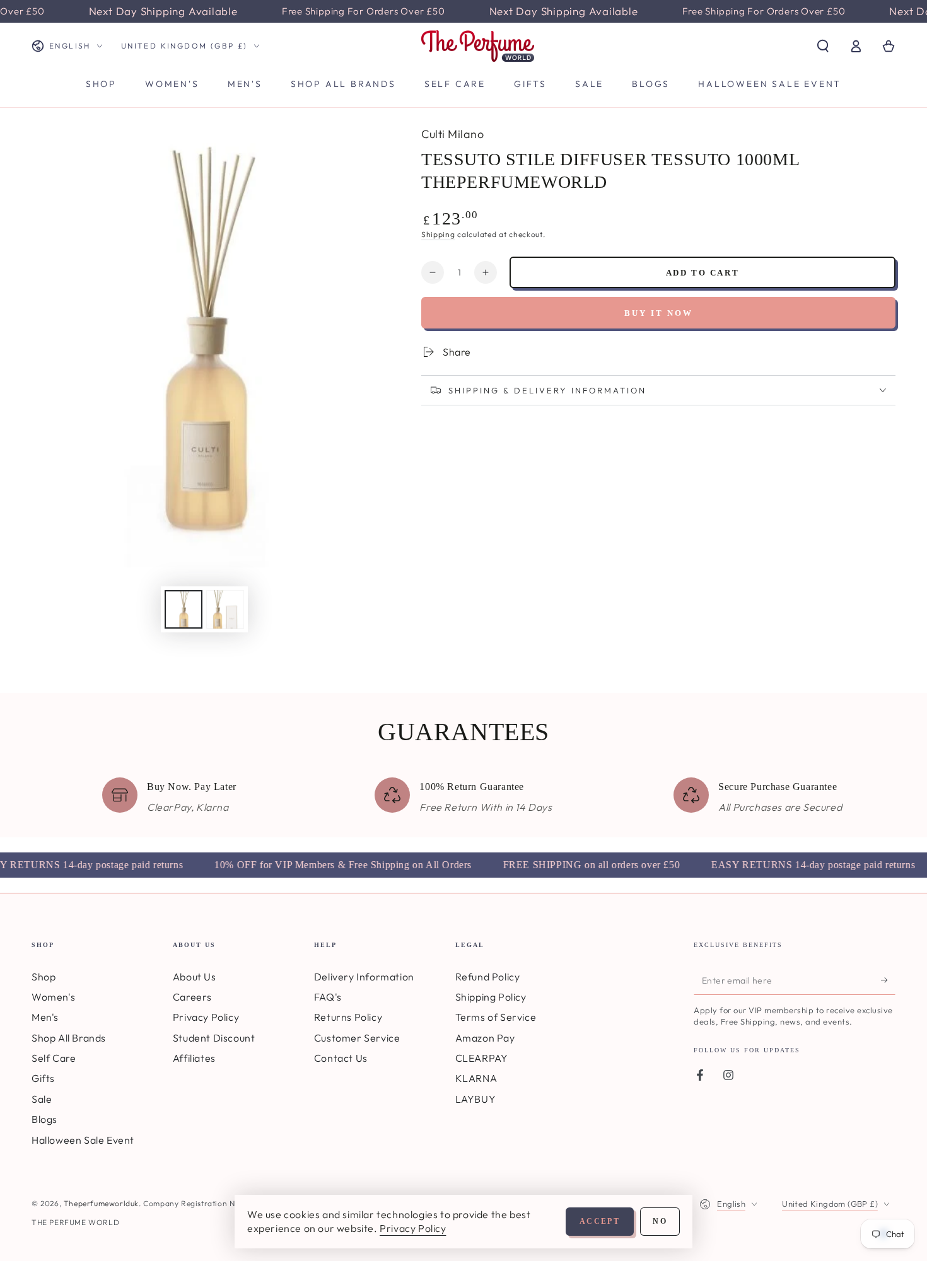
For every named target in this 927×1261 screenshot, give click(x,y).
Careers (192, 997)
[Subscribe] (888, 980)
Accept (600, 1221)
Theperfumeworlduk (101, 1203)
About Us (194, 976)
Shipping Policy (491, 997)
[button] (823, 46)
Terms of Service (496, 1017)
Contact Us (341, 1058)
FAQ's (328, 997)
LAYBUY (475, 1099)
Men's (45, 1017)
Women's (53, 997)
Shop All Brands (69, 1037)
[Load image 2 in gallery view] (225, 609)
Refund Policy (487, 976)
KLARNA (476, 1078)
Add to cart (703, 272)
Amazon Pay (485, 1037)
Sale (42, 1099)
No (660, 1221)
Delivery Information (364, 976)
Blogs (44, 1119)
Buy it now (658, 313)
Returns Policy (348, 1017)
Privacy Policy (206, 1017)
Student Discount (214, 1037)
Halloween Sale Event (83, 1140)
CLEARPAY (481, 1058)
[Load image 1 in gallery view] (183, 609)
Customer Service (357, 1037)
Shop (43, 976)
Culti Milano (452, 134)
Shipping (438, 234)
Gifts (43, 1078)
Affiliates (194, 1058)
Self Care (54, 1058)
